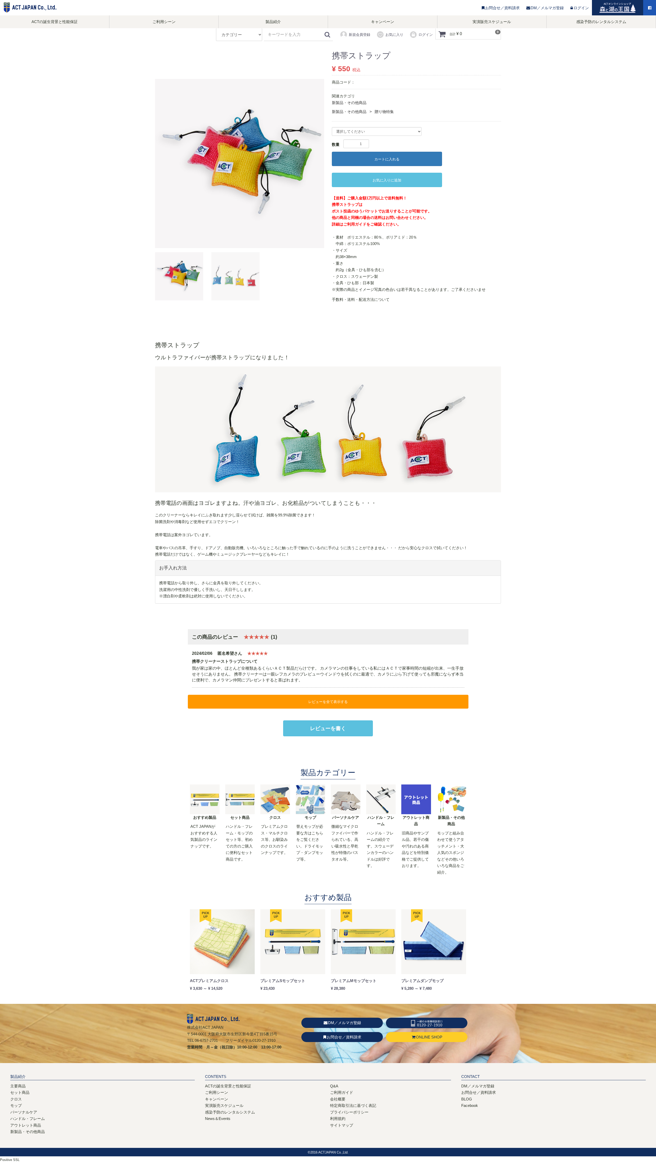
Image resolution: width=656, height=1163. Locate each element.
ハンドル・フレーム (27, 1118)
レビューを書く (328, 728)
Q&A (334, 1086)
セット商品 (19, 1092)
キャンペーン (382, 21)
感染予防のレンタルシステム (601, 21)
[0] (442, 34)
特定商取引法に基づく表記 (353, 1105)
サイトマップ (341, 1125)
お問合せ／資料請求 (502, 8)
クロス (16, 1099)
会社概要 (337, 1099)
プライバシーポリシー (349, 1112)
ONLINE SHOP (429, 1037)
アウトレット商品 (25, 1125)
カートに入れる (386, 159)
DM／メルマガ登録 (547, 8)
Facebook (469, 1105)
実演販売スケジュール (492, 21)
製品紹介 (273, 21)
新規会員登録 (359, 35)
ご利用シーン (164, 21)
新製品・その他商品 (349, 102)
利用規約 (337, 1118)
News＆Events (217, 1118)
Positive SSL (9, 1160)
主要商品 (18, 1086)
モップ (16, 1105)
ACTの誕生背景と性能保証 (55, 21)
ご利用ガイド (354, 224)
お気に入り (394, 35)
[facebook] (649, 8)
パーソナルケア (23, 1112)
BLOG (466, 1099)
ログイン (581, 8)
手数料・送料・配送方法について (360, 299)
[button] (179, 276)
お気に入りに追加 (387, 180)
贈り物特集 (384, 111)
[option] (239, 163)
